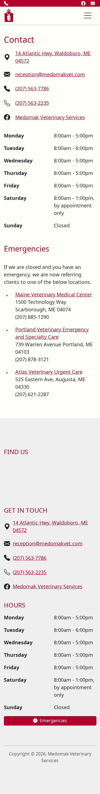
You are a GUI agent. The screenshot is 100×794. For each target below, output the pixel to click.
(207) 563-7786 (32, 88)
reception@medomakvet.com (50, 74)
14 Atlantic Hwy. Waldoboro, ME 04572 (53, 57)
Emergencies (53, 720)
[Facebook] (83, 3)
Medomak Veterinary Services (50, 117)
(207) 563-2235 (32, 103)
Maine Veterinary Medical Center (53, 294)
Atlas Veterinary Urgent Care (48, 371)
